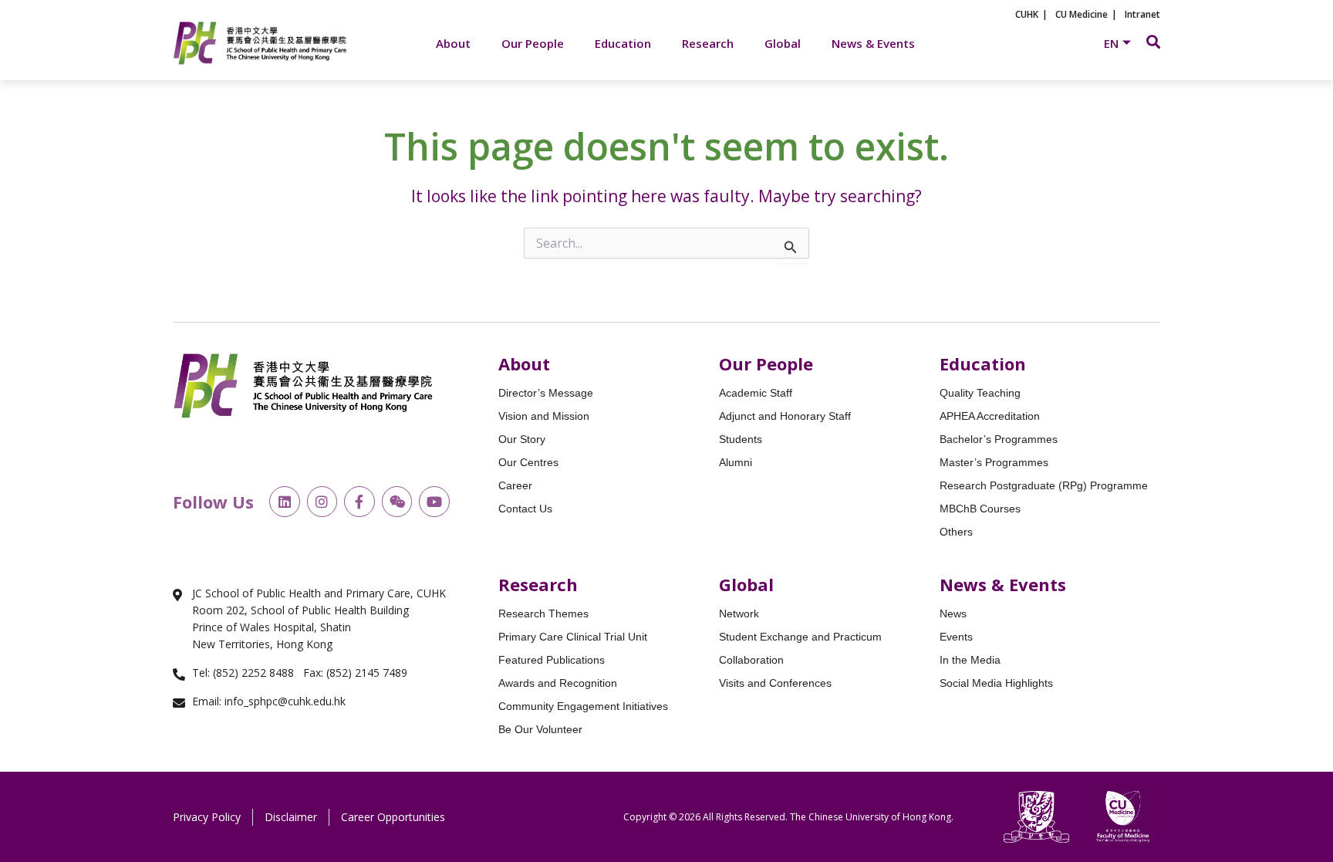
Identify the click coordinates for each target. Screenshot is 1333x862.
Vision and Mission (543, 416)
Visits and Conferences (775, 683)
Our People (532, 43)
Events (956, 636)
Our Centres (528, 462)
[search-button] (1153, 42)
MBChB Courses (980, 508)
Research (708, 43)
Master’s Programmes (994, 462)
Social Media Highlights (996, 683)
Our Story (521, 439)
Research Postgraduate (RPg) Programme (1044, 485)
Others (956, 532)
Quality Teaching (980, 393)
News (953, 613)
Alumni (735, 462)
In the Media (970, 660)
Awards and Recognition (557, 683)
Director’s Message (545, 393)
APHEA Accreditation (990, 416)
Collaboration (751, 660)
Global (782, 43)
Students (740, 439)
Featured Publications (551, 660)
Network (739, 613)
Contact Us (525, 508)
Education (623, 43)
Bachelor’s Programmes (999, 439)
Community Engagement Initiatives (583, 706)
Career (515, 485)
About (453, 43)
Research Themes (543, 613)
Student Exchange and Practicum (800, 636)
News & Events (873, 43)
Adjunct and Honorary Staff (785, 416)
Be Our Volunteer (540, 729)
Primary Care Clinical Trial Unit (572, 636)
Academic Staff (755, 393)
